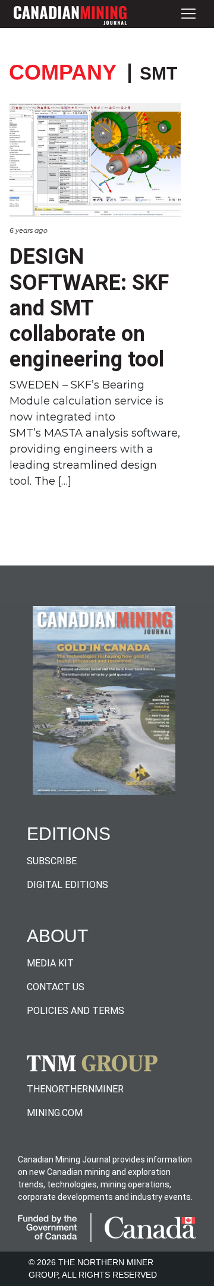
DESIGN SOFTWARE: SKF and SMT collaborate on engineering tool (89, 308)
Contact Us (55, 987)
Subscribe (52, 861)
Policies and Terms (75, 1010)
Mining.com (55, 1112)
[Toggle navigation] (188, 14)
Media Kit (50, 963)
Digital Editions (67, 884)
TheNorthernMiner (75, 1089)
